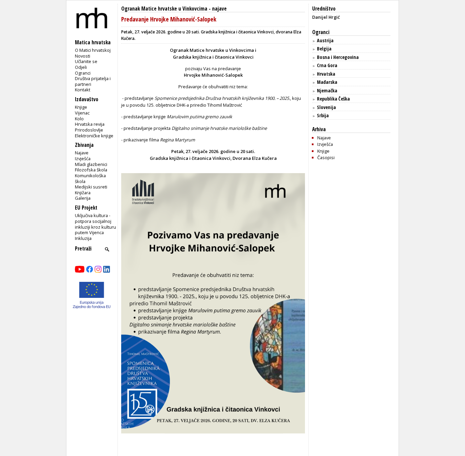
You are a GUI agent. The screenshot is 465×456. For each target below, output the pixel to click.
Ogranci (83, 73)
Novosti (82, 56)
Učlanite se (86, 61)
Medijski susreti (91, 187)
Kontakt (82, 90)
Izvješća (83, 158)
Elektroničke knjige (94, 136)
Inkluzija (83, 238)
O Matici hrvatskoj (93, 50)
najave (219, 8)
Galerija (83, 198)
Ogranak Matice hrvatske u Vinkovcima (164, 8)
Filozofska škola (91, 170)
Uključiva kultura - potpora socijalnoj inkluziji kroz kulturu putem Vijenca (95, 223)
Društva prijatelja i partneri (93, 81)
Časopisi (326, 157)
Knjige (81, 107)
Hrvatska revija (90, 124)
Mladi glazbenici (91, 164)
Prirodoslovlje (89, 130)
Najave (82, 153)
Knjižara (83, 192)
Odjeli (81, 67)
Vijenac (82, 113)
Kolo (79, 119)
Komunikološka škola (90, 178)
